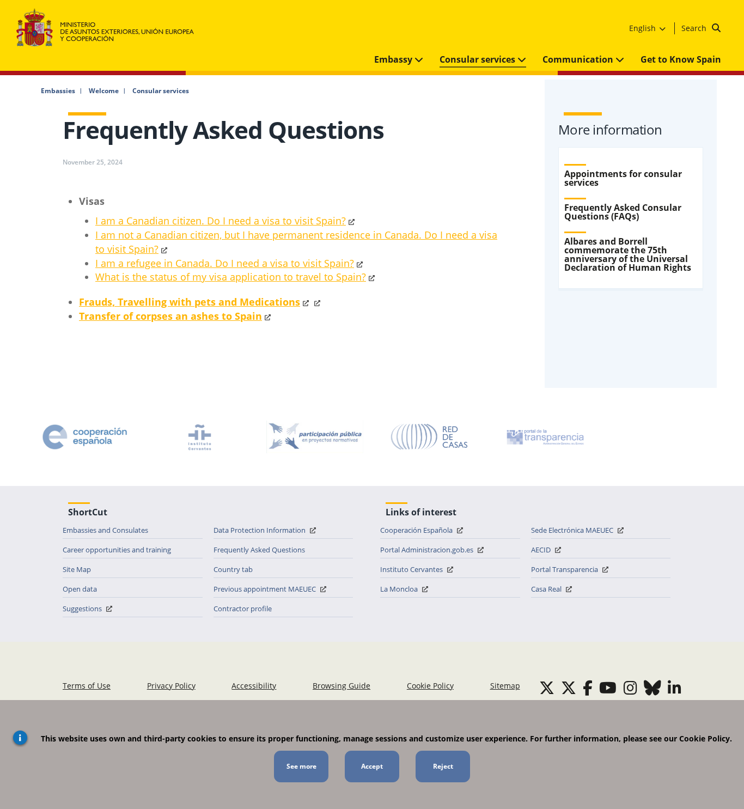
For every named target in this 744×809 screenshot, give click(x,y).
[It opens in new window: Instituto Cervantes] (200, 437)
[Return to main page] (110, 28)
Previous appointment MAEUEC (266, 589)
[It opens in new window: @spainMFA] (568, 687)
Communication (578, 59)
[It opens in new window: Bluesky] (652, 687)
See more (301, 766)
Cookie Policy (430, 685)
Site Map (77, 569)
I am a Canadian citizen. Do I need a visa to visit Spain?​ (220, 220)
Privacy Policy (171, 685)
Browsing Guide (341, 685)
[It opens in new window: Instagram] (630, 687)
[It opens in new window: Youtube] (608, 687)
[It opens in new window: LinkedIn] (674, 687)
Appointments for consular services (623, 178)
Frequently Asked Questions (259, 550)
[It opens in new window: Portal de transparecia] (544, 437)
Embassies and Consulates (105, 530)
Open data (80, 589)
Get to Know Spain (681, 59)
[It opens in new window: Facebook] (588, 687)
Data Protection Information (260, 530)
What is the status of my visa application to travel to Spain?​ (230, 276)
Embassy (394, 59)
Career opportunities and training (117, 550)
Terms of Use (87, 685)
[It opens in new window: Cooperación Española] (85, 437)
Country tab (233, 569)
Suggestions (83, 608)
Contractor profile (243, 608)
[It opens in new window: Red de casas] (430, 437)
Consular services (478, 59)
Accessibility (253, 685)
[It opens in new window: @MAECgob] (546, 687)
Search (695, 28)
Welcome (104, 91)
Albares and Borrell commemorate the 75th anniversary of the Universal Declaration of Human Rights (627, 254)
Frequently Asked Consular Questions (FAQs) (622, 212)
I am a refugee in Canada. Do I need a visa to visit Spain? (224, 263)
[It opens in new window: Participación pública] (314, 437)
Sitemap (505, 685)
